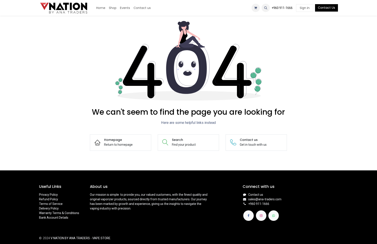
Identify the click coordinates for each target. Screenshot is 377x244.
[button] (266, 8)
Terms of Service (51, 204)
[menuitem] (100, 8)
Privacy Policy (48, 194)
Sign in (305, 8)
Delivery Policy (49, 208)
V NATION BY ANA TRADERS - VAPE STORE (80, 238)
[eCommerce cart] (256, 8)
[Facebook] (248, 215)
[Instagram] (261, 215)
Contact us (255, 194)
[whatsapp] (273, 215)
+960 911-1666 (282, 8)
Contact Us (326, 7)
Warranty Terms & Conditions (59, 213)
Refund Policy (48, 199)
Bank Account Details (53, 217)
